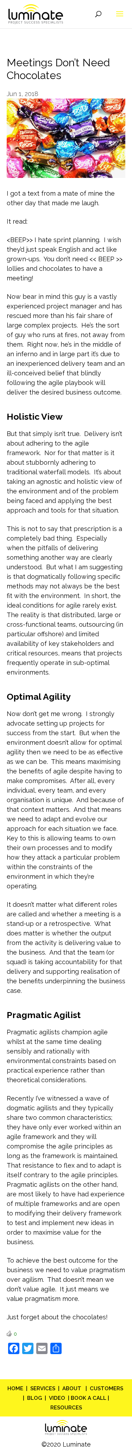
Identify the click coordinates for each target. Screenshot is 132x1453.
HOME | (18, 1388)
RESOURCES (66, 1407)
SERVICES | (46, 1388)
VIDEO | (59, 1398)
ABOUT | (76, 1388)
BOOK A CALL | (89, 1398)
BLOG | (38, 1398)
